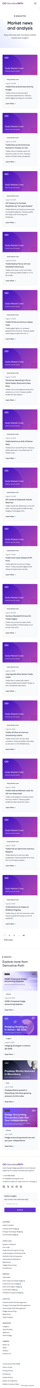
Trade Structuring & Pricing (13, 1250)
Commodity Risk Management (14, 1308)
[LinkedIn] (4, 1186)
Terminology (7, 1335)
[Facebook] (21, 1186)
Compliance (7, 1268)
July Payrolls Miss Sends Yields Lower (19, 675)
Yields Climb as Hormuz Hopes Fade (19, 323)
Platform (6, 1222)
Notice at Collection (10, 1381)
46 (24, 935)
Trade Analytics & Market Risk (14, 1253)
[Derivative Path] (13, 3)
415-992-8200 (9, 1176)
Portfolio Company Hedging (13, 1293)
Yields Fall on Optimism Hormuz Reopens (20, 850)
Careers (5, 1351)
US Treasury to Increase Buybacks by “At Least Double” (19, 204)
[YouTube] (12, 1186)
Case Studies (7, 1329)
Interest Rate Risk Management (15, 1302)
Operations (7, 1262)
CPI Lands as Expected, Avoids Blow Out (19, 501)
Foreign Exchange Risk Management (17, 1305)
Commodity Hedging (10, 1235)
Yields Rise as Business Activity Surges (19, 88)
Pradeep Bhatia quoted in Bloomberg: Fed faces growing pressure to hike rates (18, 1093)
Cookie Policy (7, 1377)
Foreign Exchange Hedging (13, 1232)
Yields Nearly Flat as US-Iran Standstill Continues (18, 265)
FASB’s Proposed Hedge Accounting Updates (15, 1002)
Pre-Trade (6, 1247)
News (5, 1348)
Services (6, 1274)
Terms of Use (7, 1367)
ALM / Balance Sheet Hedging (14, 1281)
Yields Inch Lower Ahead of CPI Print (19, 559)
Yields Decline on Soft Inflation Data (19, 442)
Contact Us (7, 1354)
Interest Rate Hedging (11, 1229)
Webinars (6, 1332)
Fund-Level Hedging (10, 1290)
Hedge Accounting (10, 1265)
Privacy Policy (8, 1371)
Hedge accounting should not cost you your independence (20, 1139)
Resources (7, 1323)
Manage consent (27, 1385)
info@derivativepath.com (13, 1179)
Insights (6, 1326)
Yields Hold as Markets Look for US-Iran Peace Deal (19, 792)
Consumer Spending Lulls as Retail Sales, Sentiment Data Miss (18, 383)
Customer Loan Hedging (12, 1284)
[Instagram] (16, 1186)
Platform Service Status (11, 1384)
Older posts (8, 940)
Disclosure (7, 1374)
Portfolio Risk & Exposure (12, 1256)
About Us (6, 1345)
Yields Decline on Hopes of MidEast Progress (17, 908)
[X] (8, 1186)
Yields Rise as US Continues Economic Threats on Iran (18, 146)
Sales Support (8, 1317)
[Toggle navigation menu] (35, 3)
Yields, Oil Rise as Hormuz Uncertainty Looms (17, 733)
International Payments (11, 1259)
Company (6, 1341)
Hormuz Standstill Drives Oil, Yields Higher (18, 617)
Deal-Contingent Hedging (12, 1287)
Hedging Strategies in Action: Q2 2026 (18, 1047)
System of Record (9, 1244)
